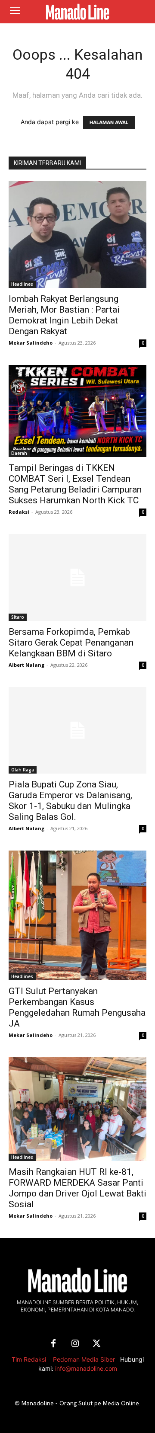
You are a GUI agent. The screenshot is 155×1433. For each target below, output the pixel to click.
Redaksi (19, 512)
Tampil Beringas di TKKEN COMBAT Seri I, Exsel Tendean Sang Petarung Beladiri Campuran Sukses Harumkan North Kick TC (75, 484)
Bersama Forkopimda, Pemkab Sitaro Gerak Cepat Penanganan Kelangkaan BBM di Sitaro (71, 643)
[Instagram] (75, 1344)
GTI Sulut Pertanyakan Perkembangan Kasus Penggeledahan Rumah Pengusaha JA (77, 1007)
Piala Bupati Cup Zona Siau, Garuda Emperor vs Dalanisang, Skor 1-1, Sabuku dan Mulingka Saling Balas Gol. (70, 800)
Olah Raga (22, 770)
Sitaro (17, 617)
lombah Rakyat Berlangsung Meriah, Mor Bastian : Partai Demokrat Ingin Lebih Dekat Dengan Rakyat (64, 315)
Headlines (22, 284)
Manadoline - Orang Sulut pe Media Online (80, 1403)
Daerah (19, 453)
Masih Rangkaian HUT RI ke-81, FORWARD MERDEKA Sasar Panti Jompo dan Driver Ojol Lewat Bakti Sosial (77, 1188)
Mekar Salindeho (31, 342)
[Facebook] (53, 1344)
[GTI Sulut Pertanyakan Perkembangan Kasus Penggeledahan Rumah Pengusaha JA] (77, 915)
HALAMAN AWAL (109, 122)
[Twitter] (96, 1344)
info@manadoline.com (86, 1368)
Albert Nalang (26, 665)
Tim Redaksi (29, 1359)
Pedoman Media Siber (84, 1359)
